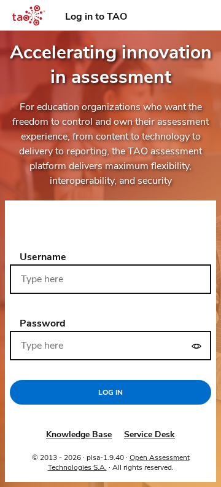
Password (43, 323)
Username (43, 257)
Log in (110, 392)
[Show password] (196, 345)
